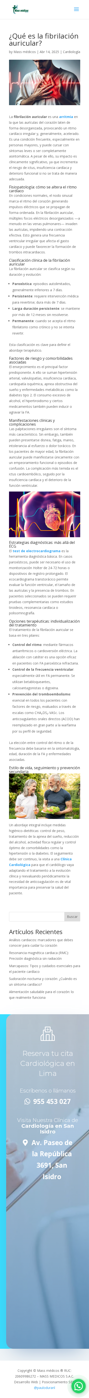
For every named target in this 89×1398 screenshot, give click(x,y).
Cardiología (71, 51)
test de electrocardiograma (37, 551)
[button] (78, 1386)
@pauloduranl (44, 1387)
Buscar (72, 916)
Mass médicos (25, 51)
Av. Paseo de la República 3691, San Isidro (52, 1159)
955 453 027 (52, 1101)
